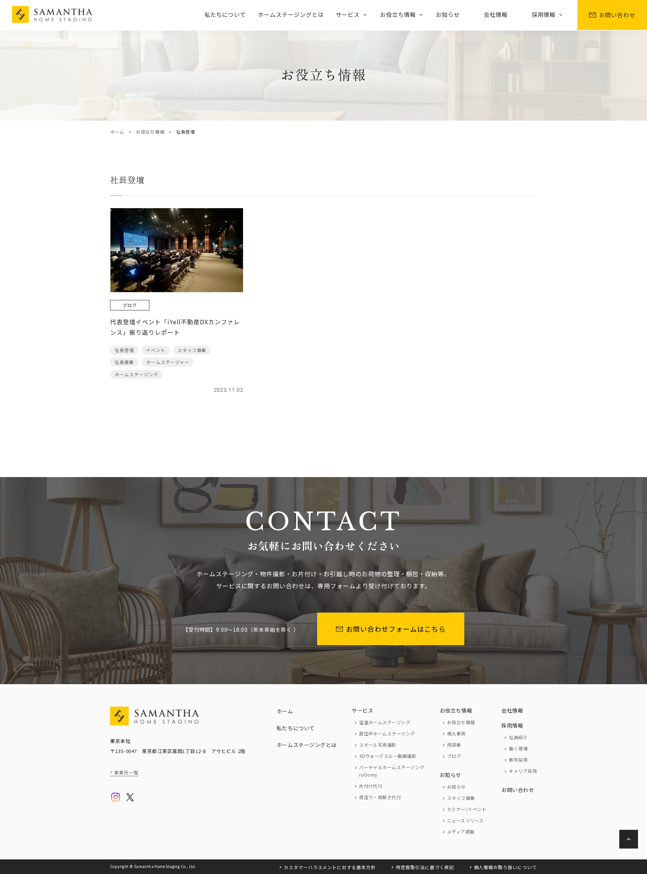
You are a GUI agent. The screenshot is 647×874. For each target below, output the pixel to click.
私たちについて (225, 14)
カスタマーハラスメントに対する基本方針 (330, 867)
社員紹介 (518, 737)
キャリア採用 (523, 771)
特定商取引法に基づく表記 (425, 867)
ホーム (117, 131)
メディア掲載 (461, 831)
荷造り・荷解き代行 (380, 797)
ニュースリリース (465, 820)
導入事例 (456, 733)
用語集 (454, 744)
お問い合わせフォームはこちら (396, 629)
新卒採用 (518, 759)
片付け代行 (370, 786)
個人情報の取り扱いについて (505, 867)
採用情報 (544, 14)
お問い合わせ (617, 15)
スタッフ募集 (461, 798)
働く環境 (518, 748)
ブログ (454, 756)
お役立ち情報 (398, 14)
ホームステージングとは (291, 14)
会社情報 (496, 14)
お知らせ (448, 14)
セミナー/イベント (466, 809)
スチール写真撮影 (378, 744)
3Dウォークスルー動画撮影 (387, 756)
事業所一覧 (126, 772)
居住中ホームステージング (387, 733)
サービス (348, 14)
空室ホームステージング (384, 722)
